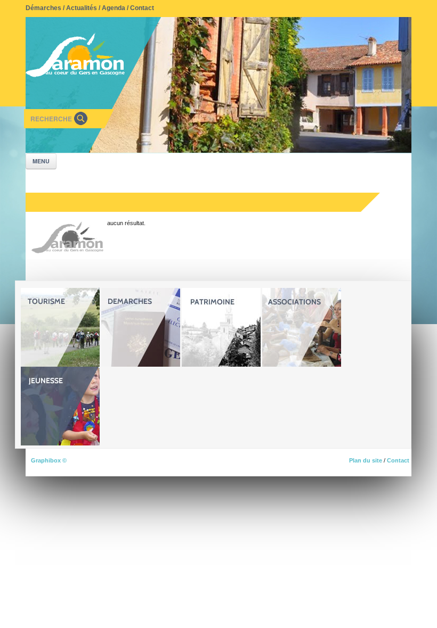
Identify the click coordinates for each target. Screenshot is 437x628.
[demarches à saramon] (140, 327)
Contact (142, 8)
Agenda (113, 8)
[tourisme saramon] (60, 327)
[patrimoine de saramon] (221, 327)
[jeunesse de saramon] (60, 406)
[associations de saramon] (301, 327)
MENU (41, 161)
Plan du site (365, 460)
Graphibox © (49, 460)
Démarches (43, 8)
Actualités (81, 8)
